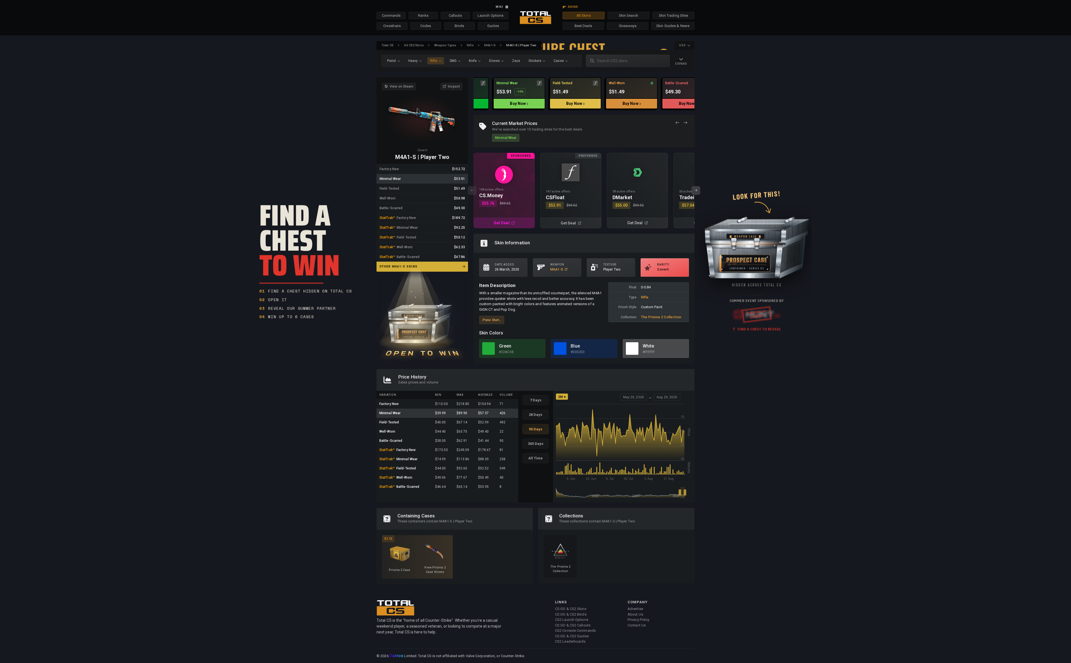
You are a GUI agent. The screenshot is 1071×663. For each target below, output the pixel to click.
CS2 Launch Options (571, 620)
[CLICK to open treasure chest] (422, 315)
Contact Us (637, 625)
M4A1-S (490, 45)
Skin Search (628, 15)
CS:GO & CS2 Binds (571, 614)
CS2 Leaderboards (570, 641)
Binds (459, 26)
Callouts (455, 15)
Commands (391, 15)
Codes (425, 26)
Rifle (470, 45)
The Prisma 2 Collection (661, 317)
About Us (635, 614)
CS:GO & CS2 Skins (570, 609)
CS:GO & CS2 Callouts (572, 625)
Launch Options (490, 15)
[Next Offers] (685, 122)
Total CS (388, 45)
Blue (575, 346)
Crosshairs (392, 26)
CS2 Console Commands (575, 630)
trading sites (542, 129)
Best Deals (583, 26)
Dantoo (397, 656)
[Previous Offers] (677, 122)
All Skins (583, 15)
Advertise (635, 609)
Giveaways (627, 26)
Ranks (423, 15)
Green (505, 346)
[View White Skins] (632, 348)
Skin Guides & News (672, 26)
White (648, 346)
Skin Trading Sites (673, 15)
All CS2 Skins (413, 45)
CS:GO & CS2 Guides (572, 636)
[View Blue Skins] (560, 348)
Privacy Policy (638, 620)
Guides (493, 26)
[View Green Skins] (488, 348)
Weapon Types (445, 45)
